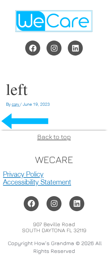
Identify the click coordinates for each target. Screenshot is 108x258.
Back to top (54, 137)
